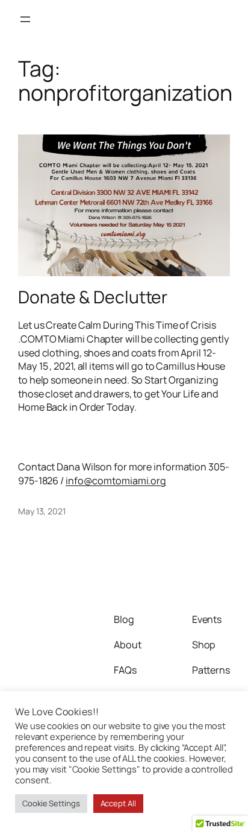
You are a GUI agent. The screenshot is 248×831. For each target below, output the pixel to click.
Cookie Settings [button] (51, 803)
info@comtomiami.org (116, 480)
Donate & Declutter (92, 297)
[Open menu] (25, 19)
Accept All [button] (118, 803)
